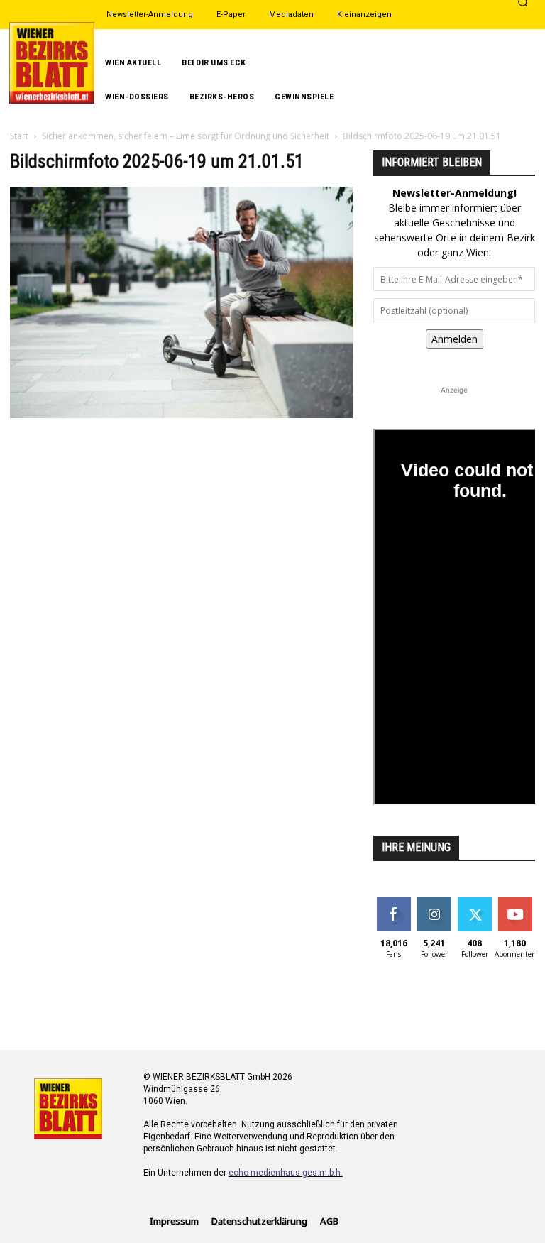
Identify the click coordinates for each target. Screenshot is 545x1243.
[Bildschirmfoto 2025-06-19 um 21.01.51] (181, 414)
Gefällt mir (393, 908)
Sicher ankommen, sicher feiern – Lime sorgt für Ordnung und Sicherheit (185, 136)
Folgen (434, 902)
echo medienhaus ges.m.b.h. (286, 1173)
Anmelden (454, 339)
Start (19, 136)
